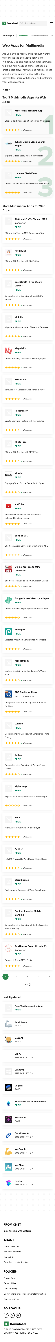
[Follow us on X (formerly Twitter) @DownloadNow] (12, 1315)
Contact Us (9, 1257)
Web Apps (7, 35)
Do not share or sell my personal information (25, 1294)
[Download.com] (10, 23)
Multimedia (23, 36)
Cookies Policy (10, 1288)
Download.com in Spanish (16, 1262)
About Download (11, 1246)
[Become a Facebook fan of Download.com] (6, 1315)
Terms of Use (10, 1283)
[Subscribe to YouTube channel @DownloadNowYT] (18, 1315)
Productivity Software (39, 36)
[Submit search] (21, 23)
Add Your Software (12, 1251)
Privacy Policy (10, 1278)
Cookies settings (11, 1299)
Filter (5, 89)
